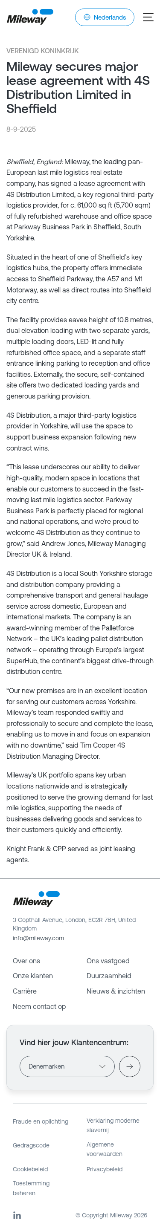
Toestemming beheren (31, 1188)
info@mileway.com (38, 938)
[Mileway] (29, 17)
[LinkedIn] (17, 1215)
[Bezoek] (129, 1066)
